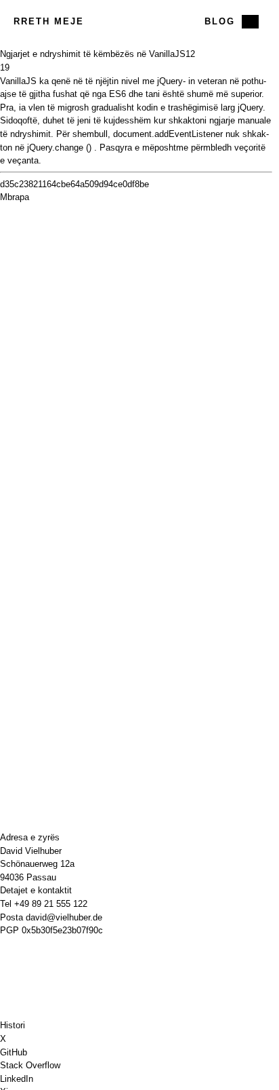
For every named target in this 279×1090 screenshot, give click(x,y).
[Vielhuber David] (136, 22)
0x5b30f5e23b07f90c (62, 930)
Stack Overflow (30, 1065)
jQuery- (171, 81)
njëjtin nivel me (124, 81)
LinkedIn (16, 1079)
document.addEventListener (168, 134)
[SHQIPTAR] (250, 22)
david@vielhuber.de (64, 917)
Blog (220, 21)
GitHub (13, 1052)
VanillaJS (18, 81)
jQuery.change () (59, 147)
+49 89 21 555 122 (50, 904)
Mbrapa (14, 197)
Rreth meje (49, 21)
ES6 (117, 94)
